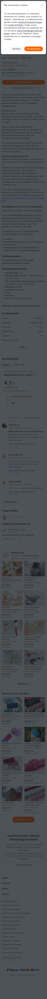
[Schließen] (42, 5)
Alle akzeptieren (33, 49)
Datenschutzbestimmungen (30, 22)
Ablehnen (16, 49)
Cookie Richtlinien (16, 25)
